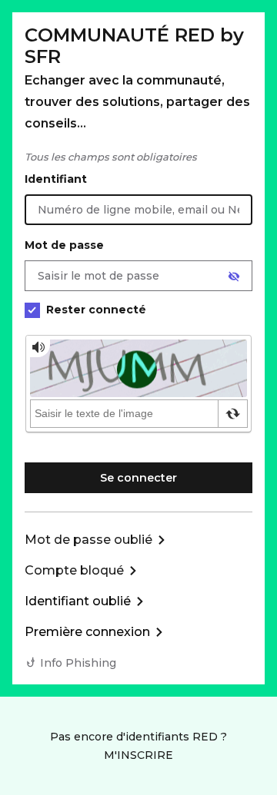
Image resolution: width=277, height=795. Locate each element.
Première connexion (87, 631)
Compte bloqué (74, 570)
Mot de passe (64, 245)
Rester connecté (96, 309)
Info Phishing (78, 663)
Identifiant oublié (78, 601)
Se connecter (138, 478)
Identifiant (56, 179)
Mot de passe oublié (88, 539)
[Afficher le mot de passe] (234, 276)
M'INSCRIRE (138, 755)
